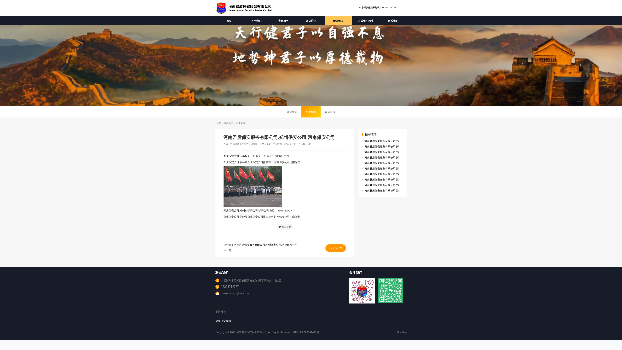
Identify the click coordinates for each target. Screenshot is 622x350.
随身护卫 (311, 21)
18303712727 (230, 287)
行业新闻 (311, 112)
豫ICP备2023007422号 (306, 332)
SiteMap (402, 332)
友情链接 (220, 311)
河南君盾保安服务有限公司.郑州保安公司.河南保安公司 (265, 244)
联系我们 (393, 21)
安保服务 (283, 21)
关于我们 (256, 21)
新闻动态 (338, 21)
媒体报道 (330, 112)
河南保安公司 (247, 156)
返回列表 (337, 248)
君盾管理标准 (365, 21)
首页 (229, 21)
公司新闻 (292, 112)
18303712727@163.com (235, 293)
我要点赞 (286, 226)
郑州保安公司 (231, 156)
